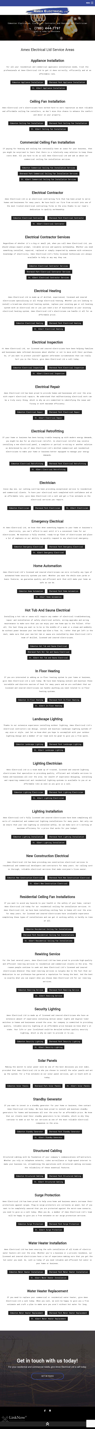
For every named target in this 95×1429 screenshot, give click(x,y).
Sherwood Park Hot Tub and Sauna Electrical (49, 652)
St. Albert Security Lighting (48, 1047)
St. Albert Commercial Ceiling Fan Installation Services (48, 179)
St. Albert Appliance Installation (48, 88)
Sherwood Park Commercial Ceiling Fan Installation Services (49, 173)
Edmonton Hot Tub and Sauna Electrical (48, 646)
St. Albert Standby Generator (48, 1137)
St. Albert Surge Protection (48, 1230)
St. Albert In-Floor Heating (48, 706)
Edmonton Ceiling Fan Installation (26, 123)
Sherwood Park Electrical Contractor (66, 218)
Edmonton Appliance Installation (27, 82)
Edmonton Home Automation (31, 591)
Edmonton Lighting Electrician (28, 792)
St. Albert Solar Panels (78, 1086)
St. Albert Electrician (77, 508)
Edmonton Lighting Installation (28, 837)
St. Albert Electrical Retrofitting (48, 469)
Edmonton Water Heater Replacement (26, 1313)
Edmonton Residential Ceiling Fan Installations (48, 929)
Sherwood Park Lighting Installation (66, 837)
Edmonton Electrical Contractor (28, 218)
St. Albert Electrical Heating (48, 329)
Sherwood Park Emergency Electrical (66, 547)
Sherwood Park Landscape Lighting (65, 744)
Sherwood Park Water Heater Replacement (68, 1313)
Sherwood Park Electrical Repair (64, 412)
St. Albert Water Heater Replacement (48, 1319)
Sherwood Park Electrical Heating (65, 323)
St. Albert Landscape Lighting (48, 750)
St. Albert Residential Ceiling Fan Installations (48, 941)
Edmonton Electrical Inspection (28, 367)
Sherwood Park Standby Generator (64, 1131)
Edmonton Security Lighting (30, 1041)
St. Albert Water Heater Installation (48, 1278)
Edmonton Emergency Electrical (28, 547)
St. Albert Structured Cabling (48, 1182)
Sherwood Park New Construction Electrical (69, 878)
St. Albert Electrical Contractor (48, 224)
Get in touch (47, 1376)
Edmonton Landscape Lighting (29, 744)
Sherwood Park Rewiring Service (64, 990)
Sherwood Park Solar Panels (48, 1086)
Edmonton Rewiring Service (30, 990)
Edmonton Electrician (19, 508)
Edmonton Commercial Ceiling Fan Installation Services (48, 168)
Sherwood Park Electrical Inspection (66, 367)
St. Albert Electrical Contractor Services (48, 277)
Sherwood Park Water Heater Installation (68, 1272)
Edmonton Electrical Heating (29, 323)
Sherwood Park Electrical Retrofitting (67, 463)
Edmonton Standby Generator (30, 1131)
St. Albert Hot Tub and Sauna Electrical (48, 658)
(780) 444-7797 (48, 28)
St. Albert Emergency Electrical (48, 552)
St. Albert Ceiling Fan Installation (48, 129)
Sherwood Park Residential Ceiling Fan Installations (48, 935)
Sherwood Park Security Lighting (64, 1041)
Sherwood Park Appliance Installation (67, 82)
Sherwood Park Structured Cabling (65, 1176)
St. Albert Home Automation (49, 597)
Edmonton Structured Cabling (29, 1176)
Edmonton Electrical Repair (30, 412)
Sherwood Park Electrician (47, 508)
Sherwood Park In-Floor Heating (64, 700)
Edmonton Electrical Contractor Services (48, 266)
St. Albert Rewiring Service (48, 996)
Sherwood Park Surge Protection (64, 1224)
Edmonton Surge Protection (30, 1224)
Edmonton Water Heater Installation (26, 1272)
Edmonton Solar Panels (17, 1086)
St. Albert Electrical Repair (48, 418)
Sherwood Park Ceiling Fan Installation (68, 123)
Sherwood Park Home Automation (63, 591)
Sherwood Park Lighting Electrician (66, 792)
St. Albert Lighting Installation (48, 842)
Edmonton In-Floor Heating (30, 700)
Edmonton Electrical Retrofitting (27, 463)
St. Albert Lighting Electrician (48, 798)
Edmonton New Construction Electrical (25, 878)
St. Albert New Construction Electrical (48, 883)
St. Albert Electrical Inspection (48, 373)
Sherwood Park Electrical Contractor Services (48, 272)
